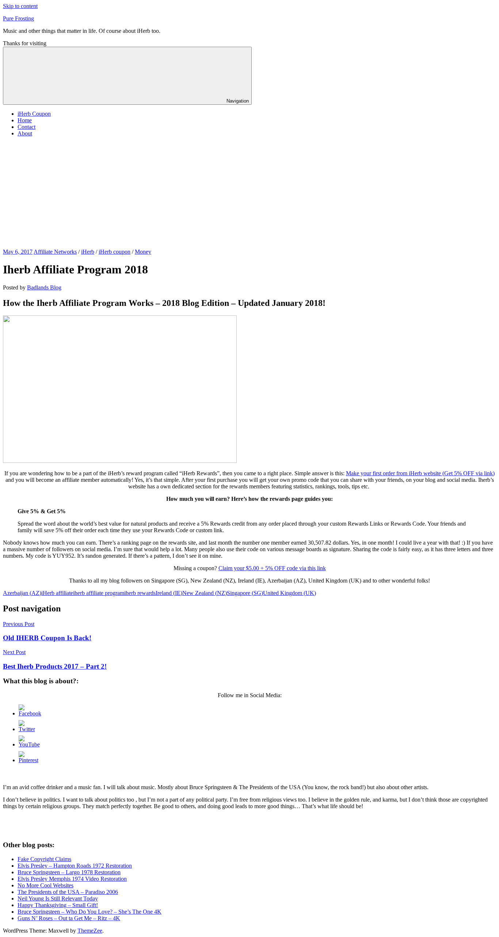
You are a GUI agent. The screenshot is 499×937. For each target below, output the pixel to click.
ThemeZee (89, 931)
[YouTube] (29, 744)
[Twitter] (27, 729)
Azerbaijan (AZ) (22, 593)
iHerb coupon (114, 252)
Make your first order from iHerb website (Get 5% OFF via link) (420, 473)
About (25, 133)
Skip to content (20, 6)
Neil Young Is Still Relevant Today (58, 898)
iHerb (87, 252)
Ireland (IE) (169, 593)
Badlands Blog (44, 287)
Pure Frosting (18, 18)
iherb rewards (140, 593)
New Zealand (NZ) (204, 593)
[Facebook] (30, 713)
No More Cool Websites (45, 885)
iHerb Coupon (34, 114)
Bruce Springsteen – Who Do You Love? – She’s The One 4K (89, 912)
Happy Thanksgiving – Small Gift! (58, 905)
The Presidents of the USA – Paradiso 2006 (68, 892)
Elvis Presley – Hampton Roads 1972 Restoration (75, 866)
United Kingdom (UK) (289, 593)
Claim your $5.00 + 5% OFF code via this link (272, 568)
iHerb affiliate (57, 593)
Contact (26, 127)
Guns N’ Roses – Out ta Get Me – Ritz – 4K (69, 918)
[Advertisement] (249, 194)
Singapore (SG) (245, 593)
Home (25, 120)
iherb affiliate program (98, 593)
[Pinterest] (28, 760)
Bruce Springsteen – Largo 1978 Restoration (69, 872)
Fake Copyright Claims (44, 859)
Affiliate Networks (55, 252)
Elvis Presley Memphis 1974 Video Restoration (72, 879)
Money (143, 252)
